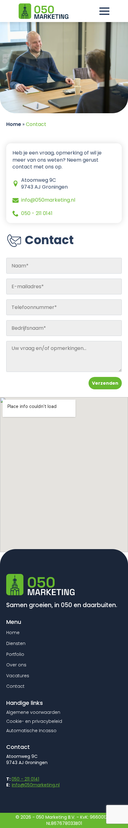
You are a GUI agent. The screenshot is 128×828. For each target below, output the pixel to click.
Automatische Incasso (31, 731)
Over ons (16, 665)
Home (13, 124)
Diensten (15, 644)
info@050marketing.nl (36, 785)
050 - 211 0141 (25, 779)
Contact (15, 686)
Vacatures (17, 676)
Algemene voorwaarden (33, 712)
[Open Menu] (104, 11)
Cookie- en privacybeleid (34, 721)
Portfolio (15, 654)
